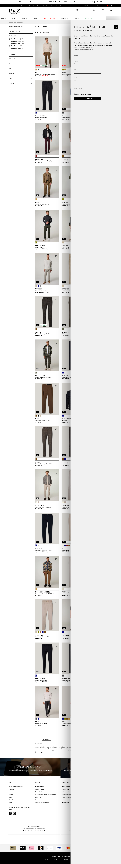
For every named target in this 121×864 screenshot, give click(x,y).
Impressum (69, 859)
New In (3, 18)
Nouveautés (46, 32)
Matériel (12, 73)
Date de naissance (79, 86)
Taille (11, 64)
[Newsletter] (116, 27)
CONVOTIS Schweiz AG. (67, 858)
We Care (88, 18)
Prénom (76, 61)
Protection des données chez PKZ (59, 859)
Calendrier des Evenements (42, 802)
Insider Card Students (67, 794)
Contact (10, 802)
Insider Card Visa (66, 792)
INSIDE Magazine (66, 797)
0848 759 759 (27, 831)
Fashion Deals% (49, 18)
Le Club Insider (65, 802)
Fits (10, 78)
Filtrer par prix (14, 31)
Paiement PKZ (65, 789)
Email (75, 77)
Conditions (47, 859)
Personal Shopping (39, 786)
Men (13, 18)
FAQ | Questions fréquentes (15, 786)
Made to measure (39, 789)
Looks (35, 18)
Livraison (11, 794)
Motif (11, 68)
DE (109, 5)
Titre (75, 53)
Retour (10, 797)
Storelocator (38, 800)
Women (24, 18)
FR (111, 5)
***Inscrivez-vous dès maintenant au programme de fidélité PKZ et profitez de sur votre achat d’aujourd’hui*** (60, 2)
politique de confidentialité (86, 94)
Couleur (12, 59)
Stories (76, 18)
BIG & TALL (38, 797)
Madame (76, 55)
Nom (75, 69)
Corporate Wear (39, 792)
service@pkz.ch (40, 831)
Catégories (13, 36)
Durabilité (12, 83)
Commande (11, 789)
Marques (64, 18)
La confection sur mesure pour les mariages (45, 794)
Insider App (64, 800)
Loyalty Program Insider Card (69, 786)
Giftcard (11, 800)
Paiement (11, 792)
